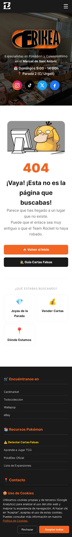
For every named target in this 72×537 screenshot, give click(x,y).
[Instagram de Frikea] (17, 85)
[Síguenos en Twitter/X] (42, 85)
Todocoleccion (13, 399)
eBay (7, 415)
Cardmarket (11, 391)
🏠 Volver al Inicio (36, 249)
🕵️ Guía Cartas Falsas (36, 262)
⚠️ (21, 442)
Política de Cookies (15, 520)
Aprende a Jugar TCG (18, 450)
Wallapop (10, 407)
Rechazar (27, 529)
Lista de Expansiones (17, 465)
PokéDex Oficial (14, 457)
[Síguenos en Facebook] (55, 85)
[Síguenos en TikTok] (30, 85)
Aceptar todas (54, 529)
